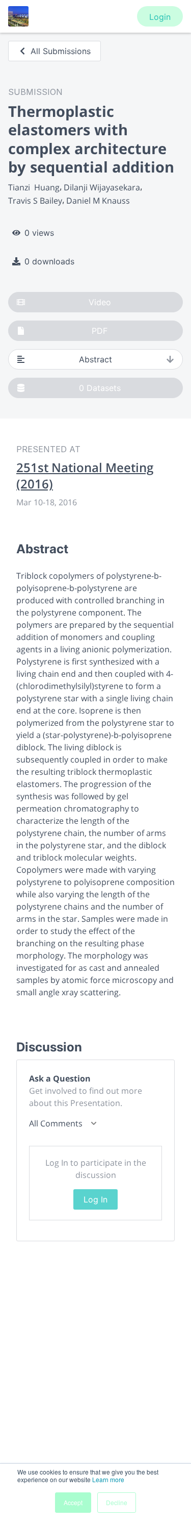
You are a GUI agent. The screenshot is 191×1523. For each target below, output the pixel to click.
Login (160, 17)
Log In (95, 1199)
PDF (99, 331)
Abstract (95, 359)
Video (100, 302)
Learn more (108, 1479)
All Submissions (61, 51)
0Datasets (100, 388)
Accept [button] (73, 1502)
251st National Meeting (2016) (84, 475)
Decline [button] (116, 1502)
